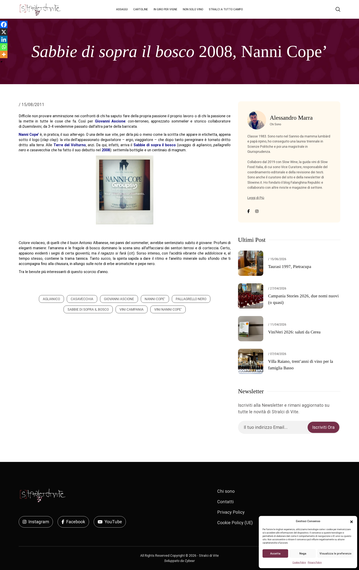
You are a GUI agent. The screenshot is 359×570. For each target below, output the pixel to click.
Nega (302, 553)
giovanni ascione (119, 299)
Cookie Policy (299, 562)
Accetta (275, 553)
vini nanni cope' (168, 309)
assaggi (122, 9)
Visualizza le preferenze (335, 553)
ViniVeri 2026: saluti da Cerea (294, 332)
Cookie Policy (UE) (235, 522)
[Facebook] (3, 24)
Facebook (75, 521)
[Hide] (1, 61)
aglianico (51, 299)
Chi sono (226, 491)
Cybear (190, 561)
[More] (3, 54)
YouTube (113, 521)
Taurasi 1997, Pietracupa (289, 266)
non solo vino (193, 9)
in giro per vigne (165, 9)
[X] (3, 32)
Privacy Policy (315, 562)
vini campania (131, 309)
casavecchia (82, 299)
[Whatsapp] (3, 47)
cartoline (140, 9)
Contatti (225, 501)
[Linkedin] (3, 39)
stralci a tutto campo (226, 9)
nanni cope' (155, 299)
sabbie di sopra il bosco (88, 309)
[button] (351, 521)
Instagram (38, 521)
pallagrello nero (191, 299)
